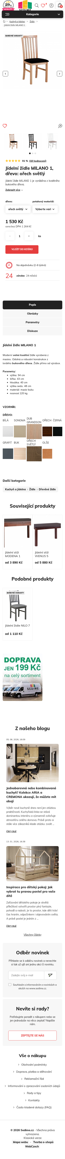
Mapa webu (20, 1142)
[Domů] (4, 21)
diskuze (32, 331)
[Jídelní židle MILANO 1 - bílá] (52, 141)
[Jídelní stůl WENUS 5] (47, 532)
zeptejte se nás (32, 1035)
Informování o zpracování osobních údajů (34, 1086)
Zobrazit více (12, 189)
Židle (32, 22)
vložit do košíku (22, 249)
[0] (43, 5)
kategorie (32, 14)
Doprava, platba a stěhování (34, 1071)
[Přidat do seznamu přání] (5, 126)
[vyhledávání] (37, 5)
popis (32, 304)
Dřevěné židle (47, 489)
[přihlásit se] (51, 5)
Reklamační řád (34, 1078)
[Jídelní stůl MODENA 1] (17, 532)
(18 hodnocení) (37, 160)
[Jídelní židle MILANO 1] (13, 141)
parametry (32, 322)
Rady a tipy (34, 1093)
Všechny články (32, 934)
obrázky (32, 313)
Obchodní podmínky (34, 1064)
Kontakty (34, 1100)
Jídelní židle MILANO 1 (14, 25)
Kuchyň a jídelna (17, 22)
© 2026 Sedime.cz (22, 1130)
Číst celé (11, 831)
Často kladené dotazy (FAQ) (34, 1107)
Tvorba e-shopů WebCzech (39, 1144)
